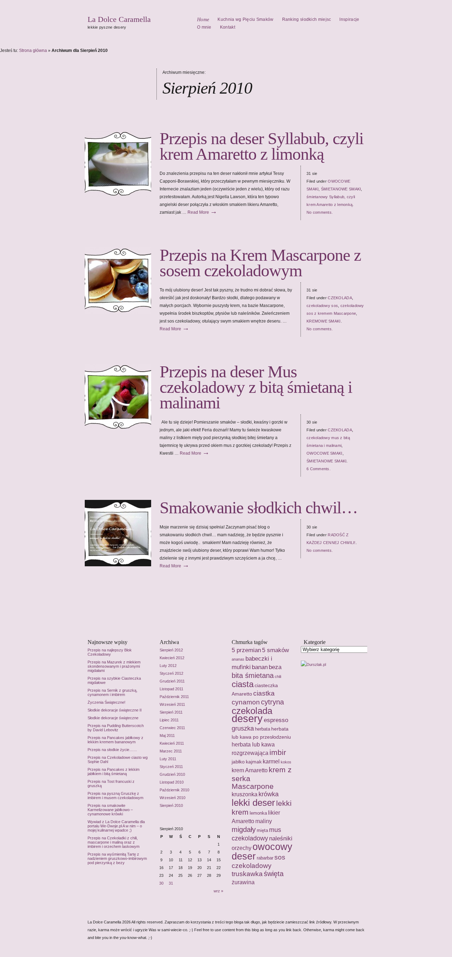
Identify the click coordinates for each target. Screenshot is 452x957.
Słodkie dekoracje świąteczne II (115, 710)
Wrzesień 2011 (172, 704)
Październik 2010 (174, 790)
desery (247, 718)
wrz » (218, 891)
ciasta (243, 684)
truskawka (247, 874)
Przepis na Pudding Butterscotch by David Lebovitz (116, 727)
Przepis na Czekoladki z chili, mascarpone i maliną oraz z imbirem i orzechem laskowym (113, 842)
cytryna (272, 702)
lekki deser (253, 802)
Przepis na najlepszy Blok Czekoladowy (110, 652)
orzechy (241, 848)
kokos (286, 762)
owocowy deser (262, 851)
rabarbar (265, 858)
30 (161, 883)
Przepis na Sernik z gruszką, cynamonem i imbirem (112, 692)
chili (278, 676)
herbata (262, 729)
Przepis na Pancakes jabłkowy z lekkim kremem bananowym (115, 740)
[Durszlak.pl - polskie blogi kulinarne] (313, 664)
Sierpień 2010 (171, 805)
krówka (268, 794)
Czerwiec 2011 (172, 728)
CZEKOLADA (340, 298)
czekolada (252, 711)
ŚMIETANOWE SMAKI (341, 189)
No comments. (320, 212)
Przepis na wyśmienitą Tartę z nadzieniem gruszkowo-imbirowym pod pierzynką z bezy (117, 858)
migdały (244, 829)
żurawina (243, 882)
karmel (271, 761)
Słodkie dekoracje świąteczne (113, 718)
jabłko (238, 761)
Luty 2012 (168, 665)
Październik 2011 (174, 697)
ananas (238, 659)
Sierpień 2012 (171, 650)
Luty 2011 (168, 759)
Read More (202, 212)
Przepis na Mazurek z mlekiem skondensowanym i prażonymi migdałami (114, 666)
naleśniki (280, 838)
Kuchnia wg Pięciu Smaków (245, 19)
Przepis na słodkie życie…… (112, 750)
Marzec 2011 (171, 751)
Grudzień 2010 (172, 774)
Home (203, 19)
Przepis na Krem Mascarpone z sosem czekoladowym (260, 263)
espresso (276, 719)
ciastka (264, 693)
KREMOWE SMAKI (324, 321)
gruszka (243, 728)
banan (260, 667)
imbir (277, 752)
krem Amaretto (250, 770)
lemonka (258, 813)
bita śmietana (253, 675)
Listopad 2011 (171, 689)
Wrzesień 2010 (172, 798)
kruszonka (244, 794)
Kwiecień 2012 (172, 658)
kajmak (254, 761)
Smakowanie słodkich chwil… (259, 507)
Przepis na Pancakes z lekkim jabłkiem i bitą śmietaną (113, 771)
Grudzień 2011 (172, 681)
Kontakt (227, 27)
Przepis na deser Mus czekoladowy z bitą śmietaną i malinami (256, 387)
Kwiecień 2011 (172, 743)
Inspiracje (349, 19)
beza (275, 667)
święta (274, 874)
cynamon (246, 702)
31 (171, 883)
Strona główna (33, 50)
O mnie (204, 27)
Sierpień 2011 (171, 712)
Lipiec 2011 (169, 720)
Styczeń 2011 (171, 766)
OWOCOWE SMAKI (325, 453)
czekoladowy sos (322, 305)
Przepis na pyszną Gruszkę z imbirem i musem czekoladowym (115, 795)
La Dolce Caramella (119, 19)
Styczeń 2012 (171, 673)
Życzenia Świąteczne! (106, 702)
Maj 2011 (167, 735)
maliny (263, 821)
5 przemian (246, 650)
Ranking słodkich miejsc (306, 19)
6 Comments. (319, 469)
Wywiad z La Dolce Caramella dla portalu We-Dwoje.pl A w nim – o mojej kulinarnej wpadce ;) (116, 826)
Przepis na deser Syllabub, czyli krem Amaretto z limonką (261, 146)
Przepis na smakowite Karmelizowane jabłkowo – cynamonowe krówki (110, 809)
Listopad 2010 (172, 782)
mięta (262, 830)
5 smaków (275, 650)
